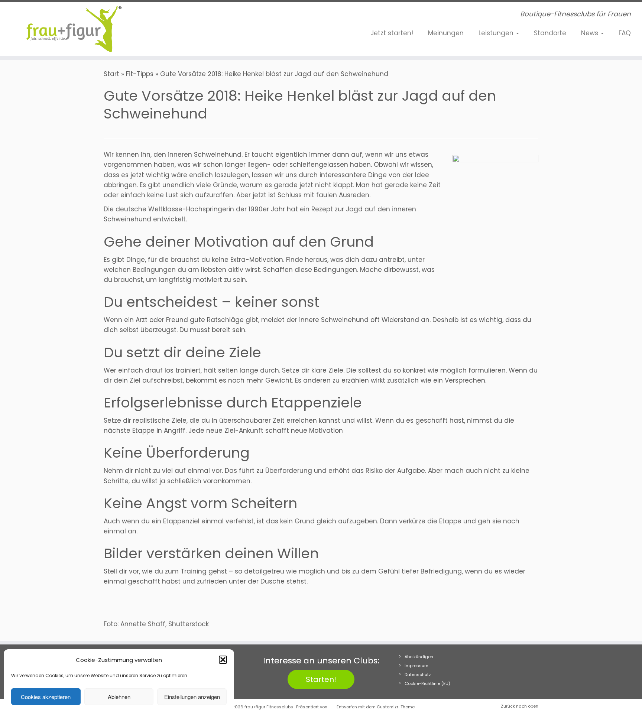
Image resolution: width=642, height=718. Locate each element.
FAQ (625, 33)
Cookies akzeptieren (46, 697)
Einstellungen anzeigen (192, 697)
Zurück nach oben (519, 706)
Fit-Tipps (139, 73)
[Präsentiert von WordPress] (331, 705)
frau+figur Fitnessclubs (268, 707)
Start (111, 73)
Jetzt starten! (391, 33)
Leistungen (497, 33)
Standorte (550, 33)
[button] (223, 659)
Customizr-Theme (396, 707)
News (590, 33)
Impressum (416, 666)
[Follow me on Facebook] (177, 16)
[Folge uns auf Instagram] (188, 16)
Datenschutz (418, 675)
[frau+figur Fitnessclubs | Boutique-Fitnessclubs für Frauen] (74, 29)
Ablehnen (119, 697)
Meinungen (446, 33)
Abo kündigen (419, 657)
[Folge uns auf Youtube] (199, 16)
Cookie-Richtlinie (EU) (427, 683)
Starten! (321, 679)
